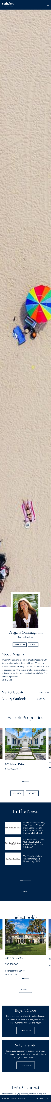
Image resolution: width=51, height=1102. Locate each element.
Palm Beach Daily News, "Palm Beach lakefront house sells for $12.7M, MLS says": (34, 843)
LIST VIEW (32, 793)
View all (25, 891)
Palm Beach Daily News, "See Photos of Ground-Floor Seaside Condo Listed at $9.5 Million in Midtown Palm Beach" (34, 828)
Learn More (25, 1030)
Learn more (19, 644)
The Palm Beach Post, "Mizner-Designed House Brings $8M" (32, 859)
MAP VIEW (17, 793)
